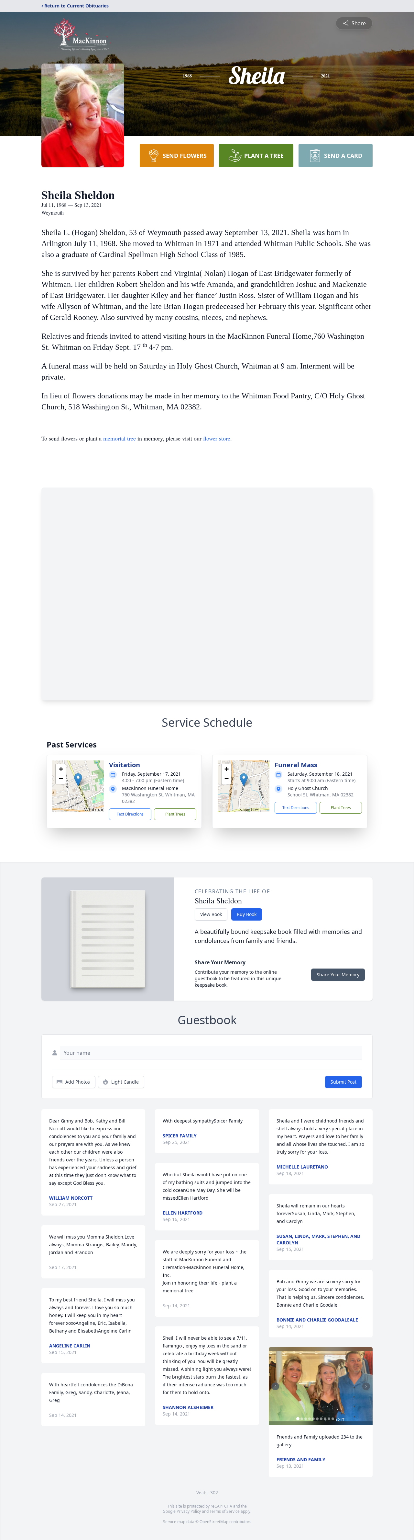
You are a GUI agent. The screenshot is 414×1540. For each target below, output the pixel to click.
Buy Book (246, 914)
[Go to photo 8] (325, 1418)
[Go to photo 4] (309, 1418)
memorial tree (119, 438)
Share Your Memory (338, 974)
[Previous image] (275, 1386)
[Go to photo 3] (305, 1418)
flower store (216, 438)
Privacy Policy (189, 1511)
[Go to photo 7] (321, 1418)
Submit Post (343, 1082)
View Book (211, 914)
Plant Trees (175, 814)
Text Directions (130, 814)
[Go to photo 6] (317, 1418)
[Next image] (366, 1386)
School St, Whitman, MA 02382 (321, 795)
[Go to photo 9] (329, 1418)
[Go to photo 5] (313, 1418)
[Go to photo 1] (298, 1418)
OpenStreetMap (214, 1521)
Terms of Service (225, 1511)
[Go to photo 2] (301, 1418)
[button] (78, 779)
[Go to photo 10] (333, 1418)
